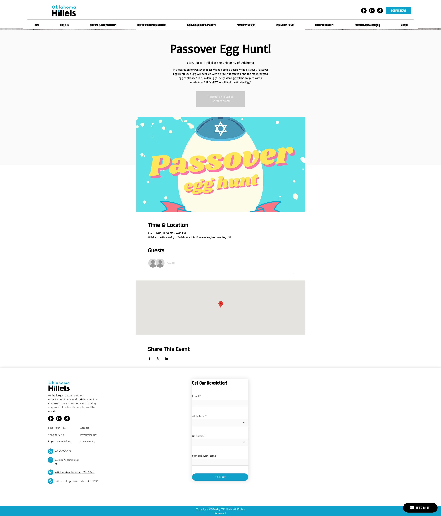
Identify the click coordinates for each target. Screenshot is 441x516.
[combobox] (220, 422)
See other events (220, 101)
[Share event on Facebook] (149, 358)
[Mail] (50, 460)
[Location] (50, 472)
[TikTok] (67, 418)
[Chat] (50, 451)
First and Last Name (205, 455)
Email (196, 396)
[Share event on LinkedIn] (166, 358)
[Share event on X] (158, 358)
